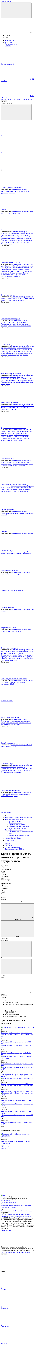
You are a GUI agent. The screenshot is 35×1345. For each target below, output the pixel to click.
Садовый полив (18, 233)
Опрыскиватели (6, 768)
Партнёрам (8, 42)
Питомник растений (7, 1211)
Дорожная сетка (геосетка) (16, 465)
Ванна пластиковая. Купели (19, 273)
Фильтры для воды (17, 240)
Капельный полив (7, 233)
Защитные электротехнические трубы (19, 353)
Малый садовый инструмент (22, 770)
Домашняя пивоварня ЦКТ (10, 275)
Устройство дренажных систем (19, 835)
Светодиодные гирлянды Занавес (12, 655)
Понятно (4, 1254)
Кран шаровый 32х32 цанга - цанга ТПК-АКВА (17, 1091)
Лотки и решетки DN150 (20, 298)
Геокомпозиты (22, 322)
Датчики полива (23, 237)
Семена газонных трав (12, 213)
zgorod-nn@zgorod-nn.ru (9, 1202)
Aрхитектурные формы (12, 837)
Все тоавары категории (19, 189)
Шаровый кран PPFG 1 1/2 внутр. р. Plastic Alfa (16, 1033)
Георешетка (13, 322)
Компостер (4, 721)
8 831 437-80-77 (6, 1146)
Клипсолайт (11, 658)
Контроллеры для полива (9, 237)
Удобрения (4, 513)
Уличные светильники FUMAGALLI (17, 681)
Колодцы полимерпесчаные (12, 377)
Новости (17, 1211)
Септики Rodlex (22, 406)
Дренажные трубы (16, 349)
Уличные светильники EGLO (13, 683)
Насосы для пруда (13, 431)
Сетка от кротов (25, 326)
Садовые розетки (6, 438)
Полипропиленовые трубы (16, 351)
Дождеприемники (18, 300)
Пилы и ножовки (6, 770)
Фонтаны (23, 431)
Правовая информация (8, 1207)
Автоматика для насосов (15, 239)
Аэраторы (24, 433)
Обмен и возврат (25, 1205)
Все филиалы (5, 1200)
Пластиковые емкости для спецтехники (14, 271)
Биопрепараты (5, 440)
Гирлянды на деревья (18, 657)
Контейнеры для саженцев (16, 767)
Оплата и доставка (11, 44)
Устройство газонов (15, 823)
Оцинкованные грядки (13, 489)
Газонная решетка (14, 326)
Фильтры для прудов (13, 433)
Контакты (8, 46)
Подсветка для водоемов (21, 436)
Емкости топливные (25, 268)
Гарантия (16, 1205)
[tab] (17, 996)
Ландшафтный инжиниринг (14, 830)
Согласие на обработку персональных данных (16, 1216)
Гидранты (8, 240)
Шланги (25, 355)
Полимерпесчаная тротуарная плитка (18, 553)
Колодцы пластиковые (20, 378)
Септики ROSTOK (13, 407)
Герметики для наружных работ (11, 382)
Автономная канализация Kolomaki (14, 408)
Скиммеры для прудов (8, 435)
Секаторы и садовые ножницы (22, 768)
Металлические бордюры (20, 491)
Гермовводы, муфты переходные (11, 355)
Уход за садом (9, 840)
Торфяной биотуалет (13, 724)
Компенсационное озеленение (19, 826)
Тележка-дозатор (12, 796)
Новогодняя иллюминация (17, 828)
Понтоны (22, 275)
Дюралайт (19, 658)
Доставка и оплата (7, 1205)
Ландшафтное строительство (14, 819)
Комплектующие (6, 244)
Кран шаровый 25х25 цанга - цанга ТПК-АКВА (17, 1084)
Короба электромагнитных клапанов (17, 242)
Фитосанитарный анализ (13, 838)
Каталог (4, 101)
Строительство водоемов (17, 824)
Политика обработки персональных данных (15, 1214)
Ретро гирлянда (12, 651)
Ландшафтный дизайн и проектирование (18, 817)
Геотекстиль (5, 322)
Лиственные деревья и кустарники (12, 191)
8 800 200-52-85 (6, 1148)
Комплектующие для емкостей (11, 276)
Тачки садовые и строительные (11, 772)
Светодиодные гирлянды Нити (17, 653)
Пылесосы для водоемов (21, 438)
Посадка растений (15, 821)
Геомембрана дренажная (9, 324)
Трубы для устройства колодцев (17, 379)
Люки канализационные (26, 380)
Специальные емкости (8, 269)
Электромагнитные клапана (18, 235)
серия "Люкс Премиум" (14, 631)
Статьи (23, 1211)
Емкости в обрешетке (23, 269)
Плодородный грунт (15, 513)
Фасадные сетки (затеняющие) (18, 464)
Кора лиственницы (13, 574)
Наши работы (9, 40)
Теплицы (30, 533)
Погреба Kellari (11, 746)
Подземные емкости (11, 268)
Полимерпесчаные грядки (13, 487)
